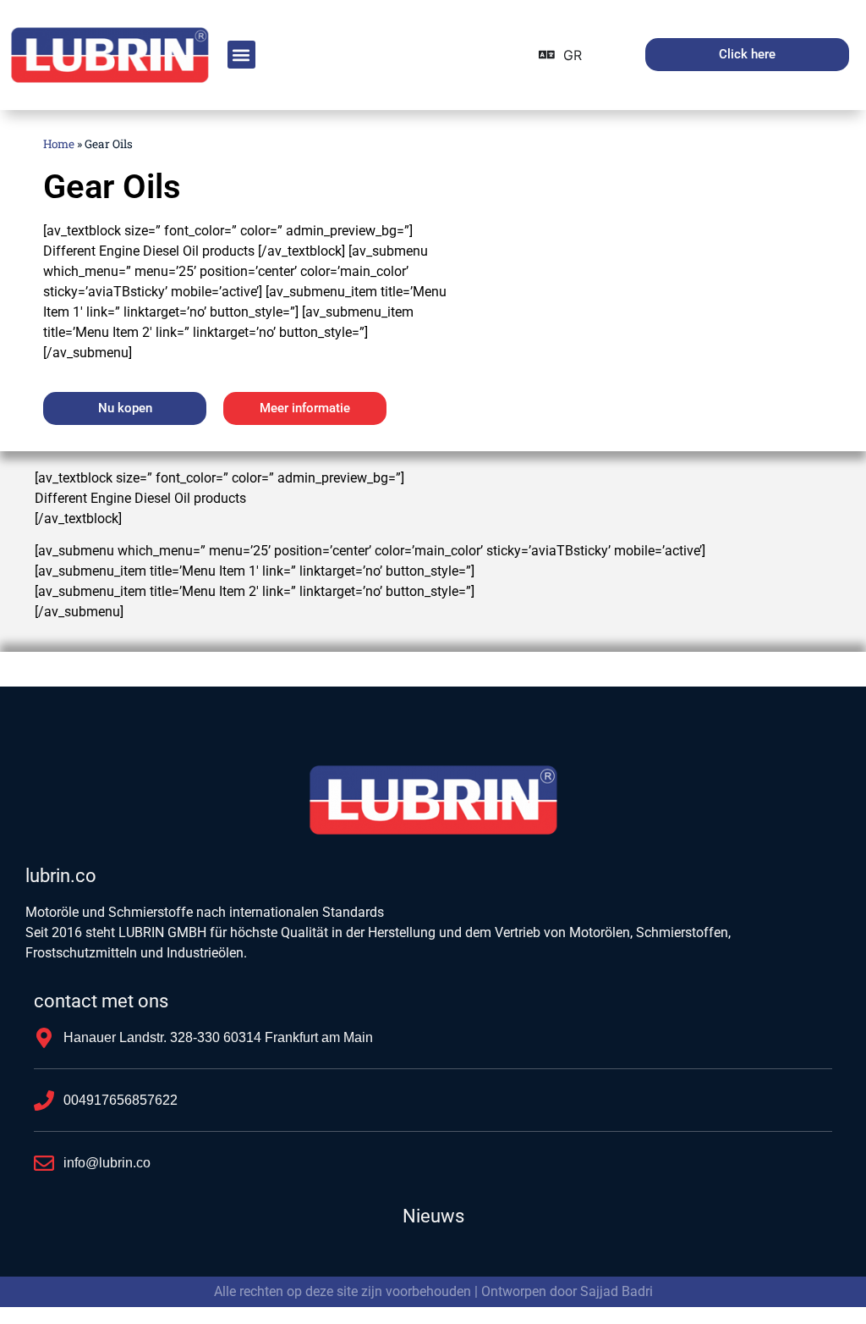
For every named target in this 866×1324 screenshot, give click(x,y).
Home (58, 144)
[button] (241, 55)
